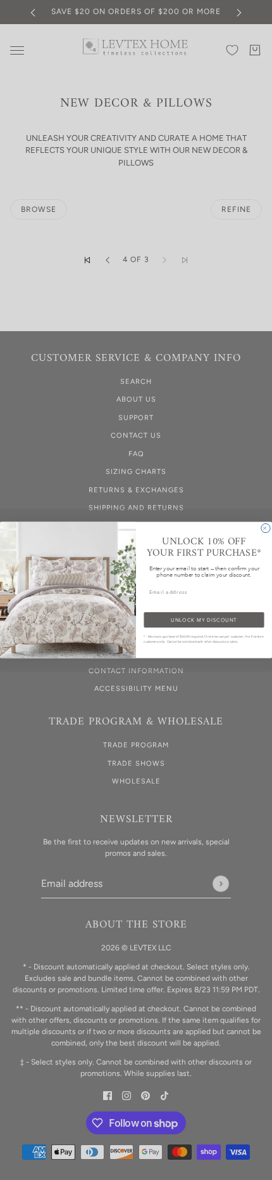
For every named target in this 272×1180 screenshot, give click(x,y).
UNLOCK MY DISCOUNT (204, 619)
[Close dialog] (265, 527)
